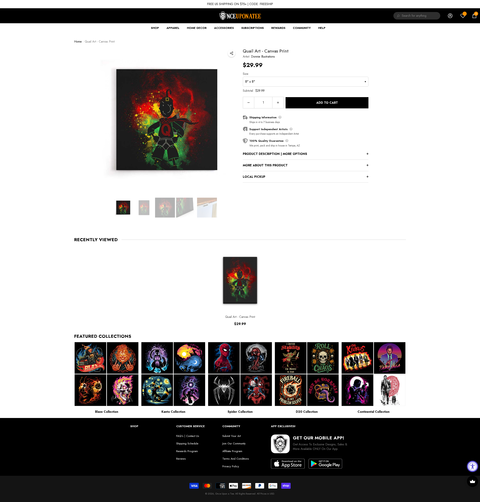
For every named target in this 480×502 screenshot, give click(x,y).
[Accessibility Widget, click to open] (472, 466)
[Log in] (450, 16)
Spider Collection (240, 412)
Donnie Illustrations (263, 56)
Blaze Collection (106, 412)
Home (78, 41)
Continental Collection (373, 412)
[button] (474, 16)
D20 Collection (307, 412)
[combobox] (421, 16)
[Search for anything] (397, 16)
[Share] (231, 53)
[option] (165, 120)
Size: (246, 74)
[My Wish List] (463, 16)
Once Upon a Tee (224, 493)
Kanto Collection (173, 412)
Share (231, 53)
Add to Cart (327, 103)
